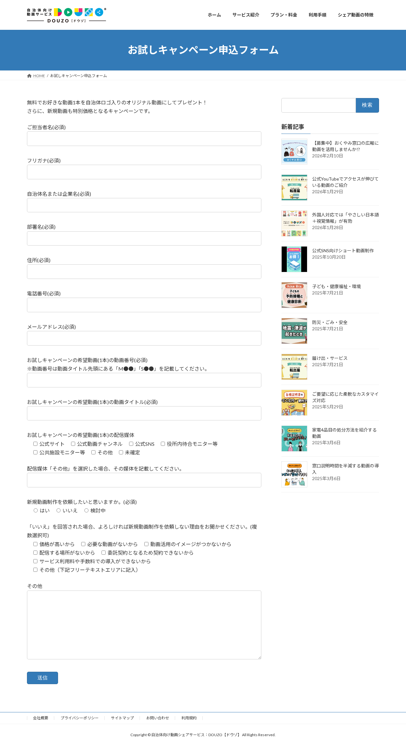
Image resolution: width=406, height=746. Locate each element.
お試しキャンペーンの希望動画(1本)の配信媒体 (80, 435)
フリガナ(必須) (44, 160)
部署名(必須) (41, 227)
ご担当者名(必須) (46, 127)
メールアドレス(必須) (51, 327)
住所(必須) (38, 260)
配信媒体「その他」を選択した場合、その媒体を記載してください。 (105, 468)
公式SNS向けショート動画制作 (343, 250)
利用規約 (189, 718)
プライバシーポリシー (80, 718)
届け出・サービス (330, 357)
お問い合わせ (157, 718)
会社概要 (40, 718)
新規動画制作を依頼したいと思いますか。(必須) (82, 502)
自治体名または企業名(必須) (59, 194)
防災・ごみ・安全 (330, 322)
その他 (34, 586)
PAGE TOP (390, 717)
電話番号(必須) (44, 293)
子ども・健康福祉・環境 (336, 286)
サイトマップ (122, 718)
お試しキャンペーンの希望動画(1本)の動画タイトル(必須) (92, 402)
